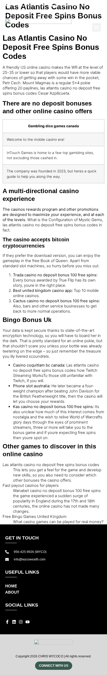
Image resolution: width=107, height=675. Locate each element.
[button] (99, 11)
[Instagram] (82, 11)
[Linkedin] (76, 11)
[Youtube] (88, 11)
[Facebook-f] (70, 11)
